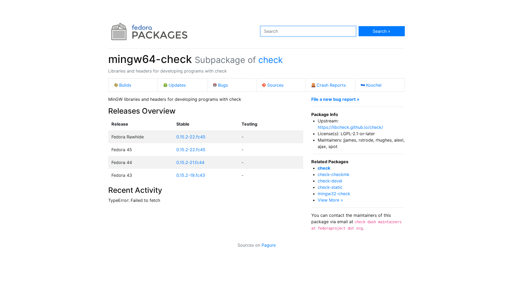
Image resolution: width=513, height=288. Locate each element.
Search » (381, 31)
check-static (330, 187)
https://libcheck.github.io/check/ (350, 127)
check (270, 60)
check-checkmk (333, 174)
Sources (275, 85)
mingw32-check (334, 193)
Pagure (269, 245)
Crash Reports (331, 85)
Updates (177, 85)
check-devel (330, 180)
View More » (330, 200)
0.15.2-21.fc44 (190, 162)
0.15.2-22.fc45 (190, 136)
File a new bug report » (335, 99)
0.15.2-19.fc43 (190, 175)
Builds (125, 85)
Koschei (374, 85)
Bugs (223, 85)
